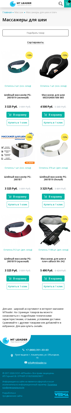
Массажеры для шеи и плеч (41, 12)
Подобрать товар (35, 32)
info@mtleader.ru (37, 362)
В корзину (20, 115)
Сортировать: (35, 42)
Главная (7, 12)
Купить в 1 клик (17, 122)
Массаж (18, 12)
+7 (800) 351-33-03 (37, 349)
